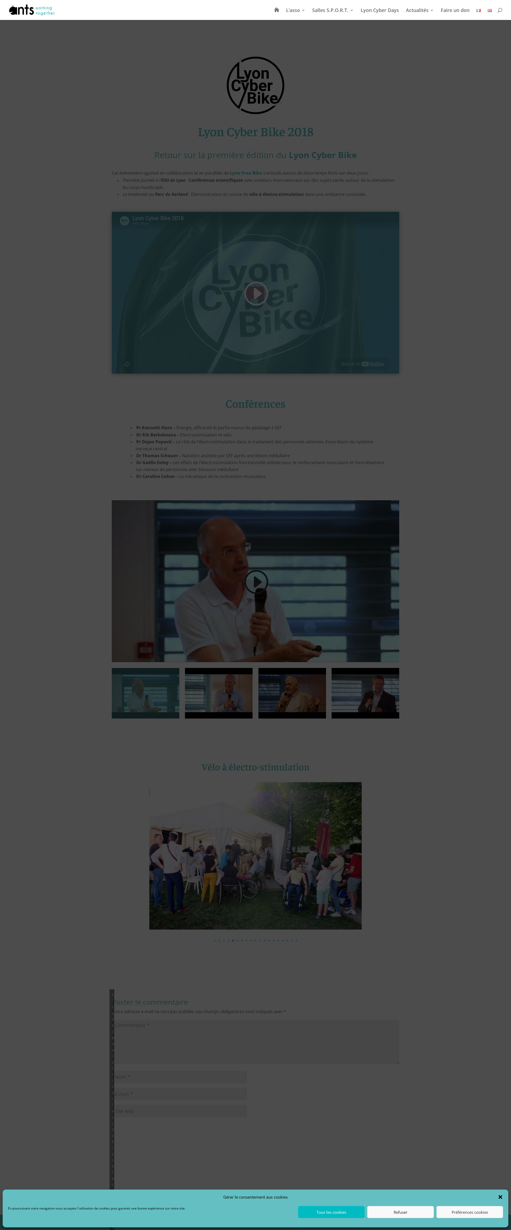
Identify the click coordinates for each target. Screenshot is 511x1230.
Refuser (400, 1212)
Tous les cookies (331, 1212)
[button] (500, 1197)
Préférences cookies (470, 1212)
